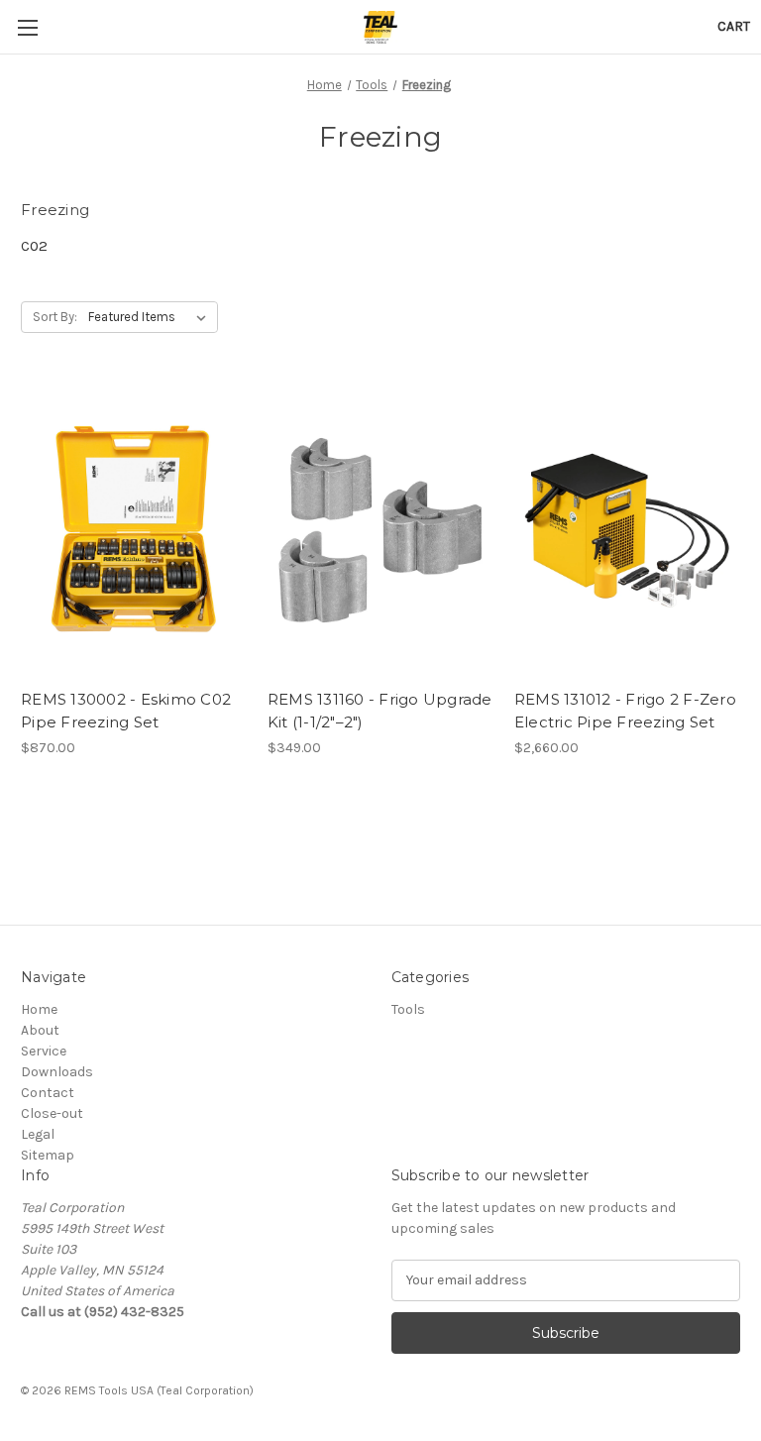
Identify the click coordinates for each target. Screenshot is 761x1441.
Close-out (52, 1113)
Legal (37, 1134)
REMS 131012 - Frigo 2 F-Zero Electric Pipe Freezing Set (625, 710)
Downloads (57, 1071)
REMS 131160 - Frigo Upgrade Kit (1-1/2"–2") (380, 710)
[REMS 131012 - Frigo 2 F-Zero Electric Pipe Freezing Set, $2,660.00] (627, 530)
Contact (47, 1092)
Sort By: (55, 316)
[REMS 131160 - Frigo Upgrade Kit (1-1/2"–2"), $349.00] (380, 530)
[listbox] (151, 317)
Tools (408, 1009)
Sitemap (47, 1155)
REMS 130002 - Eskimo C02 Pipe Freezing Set (126, 710)
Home (39, 1009)
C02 (34, 246)
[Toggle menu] (27, 27)
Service (43, 1051)
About (40, 1030)
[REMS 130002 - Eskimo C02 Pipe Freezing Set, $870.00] (134, 530)
